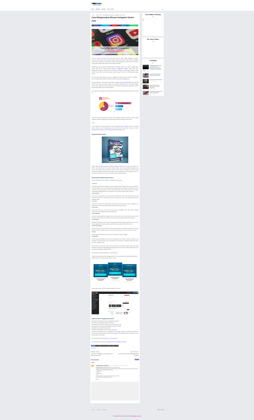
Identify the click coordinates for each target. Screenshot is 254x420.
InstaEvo (100, 23)
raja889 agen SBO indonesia (101, 367)
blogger (137, 359)
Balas (97, 379)
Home (92, 9)
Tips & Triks (110, 9)
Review (103, 9)
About (98, 409)
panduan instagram (106, 23)
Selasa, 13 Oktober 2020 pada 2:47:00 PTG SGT (118, 365)
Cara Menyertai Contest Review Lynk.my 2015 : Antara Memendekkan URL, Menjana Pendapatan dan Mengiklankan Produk (152, 68)
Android (98, 9)
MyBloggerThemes (136, 416)
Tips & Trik (98, 15)
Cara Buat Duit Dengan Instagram (156, 79)
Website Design (121, 416)
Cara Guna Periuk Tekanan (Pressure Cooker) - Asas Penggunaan (154, 86)
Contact (104, 409)
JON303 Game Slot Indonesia (102, 365)
